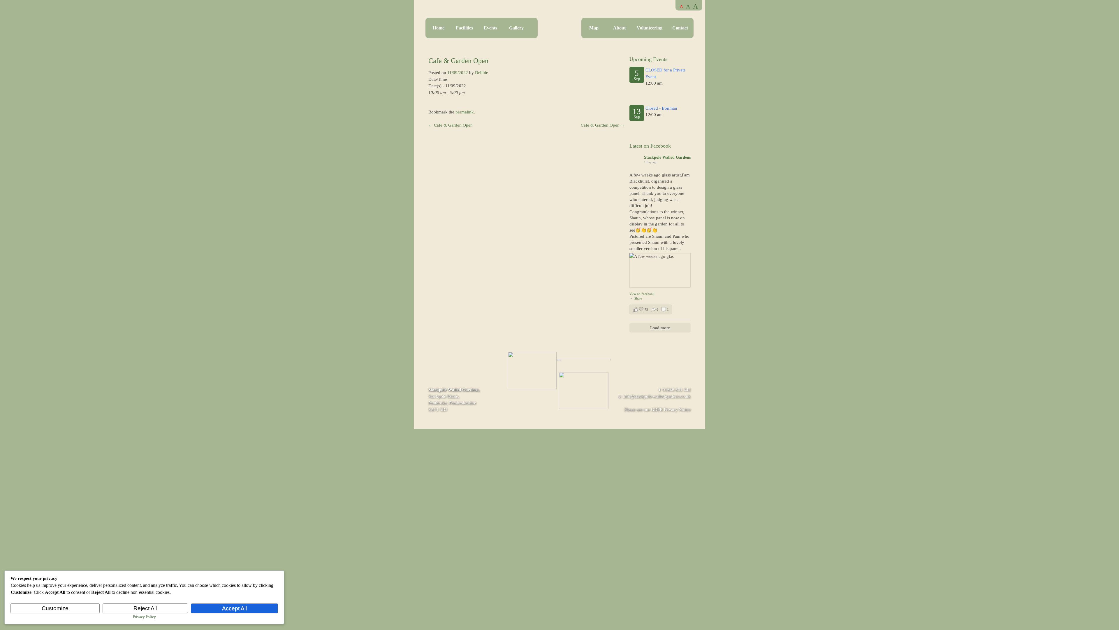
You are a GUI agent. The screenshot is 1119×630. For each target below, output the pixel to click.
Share (638, 298)
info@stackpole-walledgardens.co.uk (657, 396)
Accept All (234, 608)
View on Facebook (641, 293)
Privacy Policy (144, 617)
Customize (55, 608)
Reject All (145, 608)
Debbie (481, 72)
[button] (650, 309)
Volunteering (649, 27)
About (619, 27)
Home (438, 27)
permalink (464, 112)
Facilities (464, 27)
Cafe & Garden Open (450, 125)
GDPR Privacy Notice (671, 409)
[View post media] (660, 270)
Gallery (516, 27)
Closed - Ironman (661, 108)
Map (594, 27)
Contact (680, 27)
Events (490, 27)
